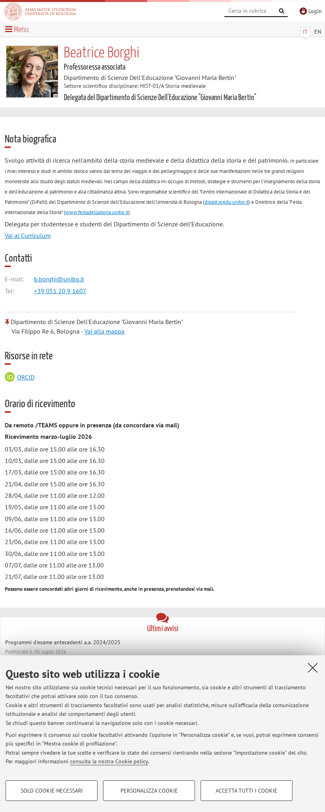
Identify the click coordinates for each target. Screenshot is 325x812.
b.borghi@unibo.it (59, 279)
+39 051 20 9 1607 (60, 291)
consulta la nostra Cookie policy (109, 761)
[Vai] (282, 11)
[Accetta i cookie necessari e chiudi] (312, 667)
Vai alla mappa (104, 331)
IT (305, 31)
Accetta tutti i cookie (246, 790)
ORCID (25, 377)
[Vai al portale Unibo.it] (40, 11)
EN (317, 31)
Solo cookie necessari (52, 790)
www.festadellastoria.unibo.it (96, 212)
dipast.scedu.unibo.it (227, 202)
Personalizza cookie (149, 790)
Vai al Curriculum (28, 235)
